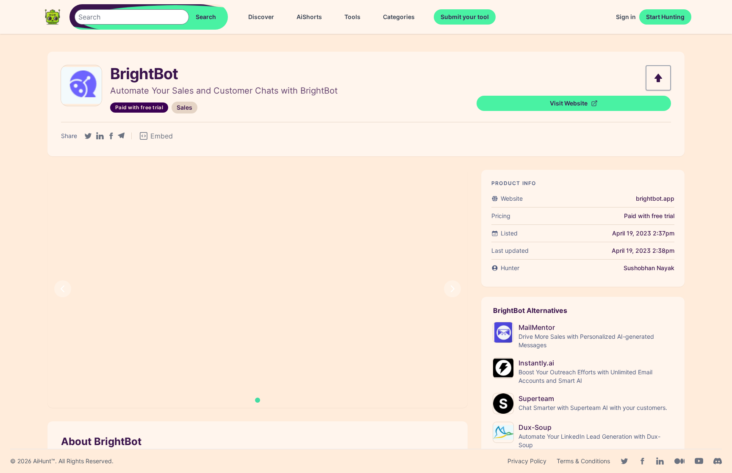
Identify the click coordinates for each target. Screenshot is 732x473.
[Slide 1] (257, 400)
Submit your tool (465, 16)
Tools (352, 16)
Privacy (526, 461)
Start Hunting (665, 16)
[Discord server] (717, 461)
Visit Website (569, 103)
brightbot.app (655, 198)
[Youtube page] (699, 461)
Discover (261, 16)
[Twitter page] (624, 461)
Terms (583, 461)
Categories (399, 16)
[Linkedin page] (660, 461)
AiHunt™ (44, 461)
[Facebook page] (642, 461)
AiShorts (309, 16)
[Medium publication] (679, 461)
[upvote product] (658, 78)
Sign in (626, 16)
